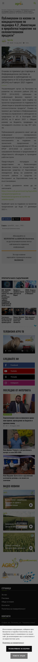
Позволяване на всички (19, 649)
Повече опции (19, 656)
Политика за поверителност (13, 643)
